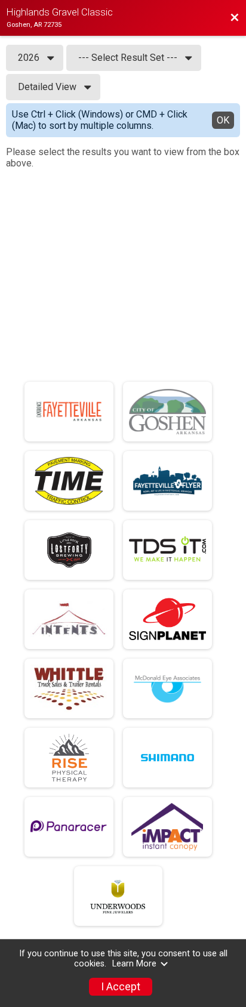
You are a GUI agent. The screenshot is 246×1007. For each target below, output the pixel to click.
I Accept (120, 987)
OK (223, 120)
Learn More (134, 964)
